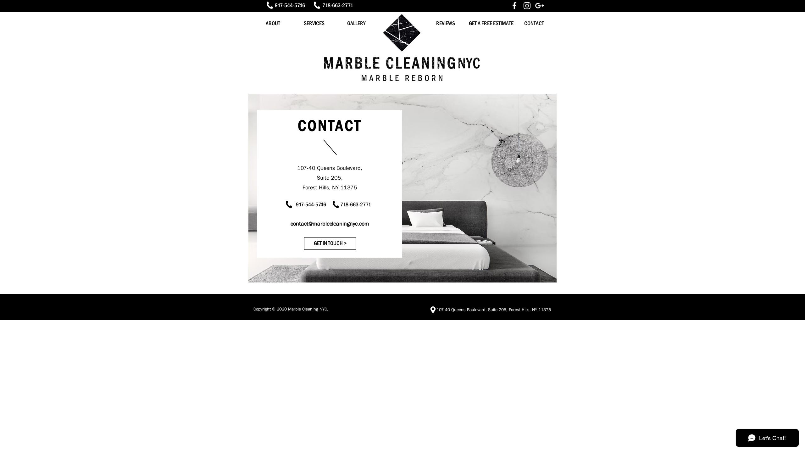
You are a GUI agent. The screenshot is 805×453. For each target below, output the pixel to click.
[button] (330, 243)
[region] (402, 188)
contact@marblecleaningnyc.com (330, 224)
